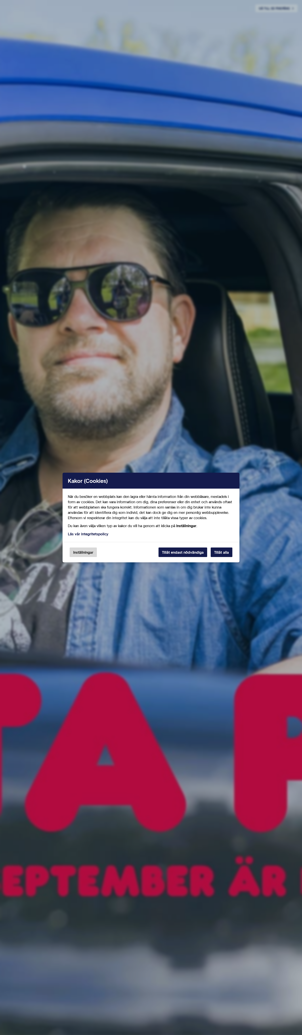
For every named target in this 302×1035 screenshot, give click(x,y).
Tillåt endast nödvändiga (183, 552)
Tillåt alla (221, 552)
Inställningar (83, 552)
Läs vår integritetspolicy (88, 534)
